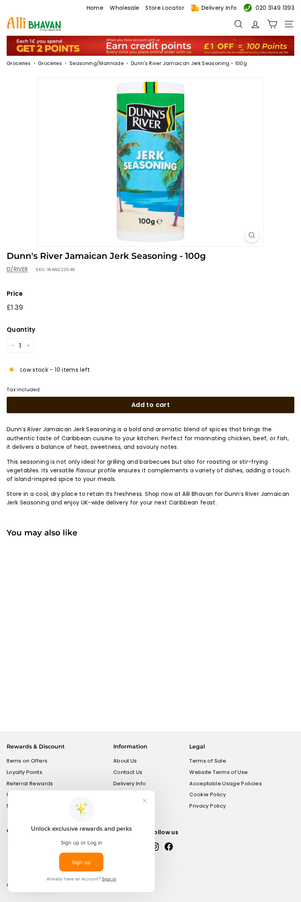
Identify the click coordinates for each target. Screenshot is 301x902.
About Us (125, 761)
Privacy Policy (207, 806)
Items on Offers (27, 761)
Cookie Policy (207, 794)
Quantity (21, 329)
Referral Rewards (30, 783)
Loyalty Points (24, 772)
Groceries (19, 63)
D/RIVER (17, 269)
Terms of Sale (207, 761)
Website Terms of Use (218, 772)
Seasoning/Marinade (96, 63)
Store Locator (164, 8)
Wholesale (124, 8)
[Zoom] (252, 235)
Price (15, 293)
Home (95, 8)
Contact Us (128, 772)
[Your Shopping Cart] (272, 24)
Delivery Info (219, 8)
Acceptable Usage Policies (225, 783)
